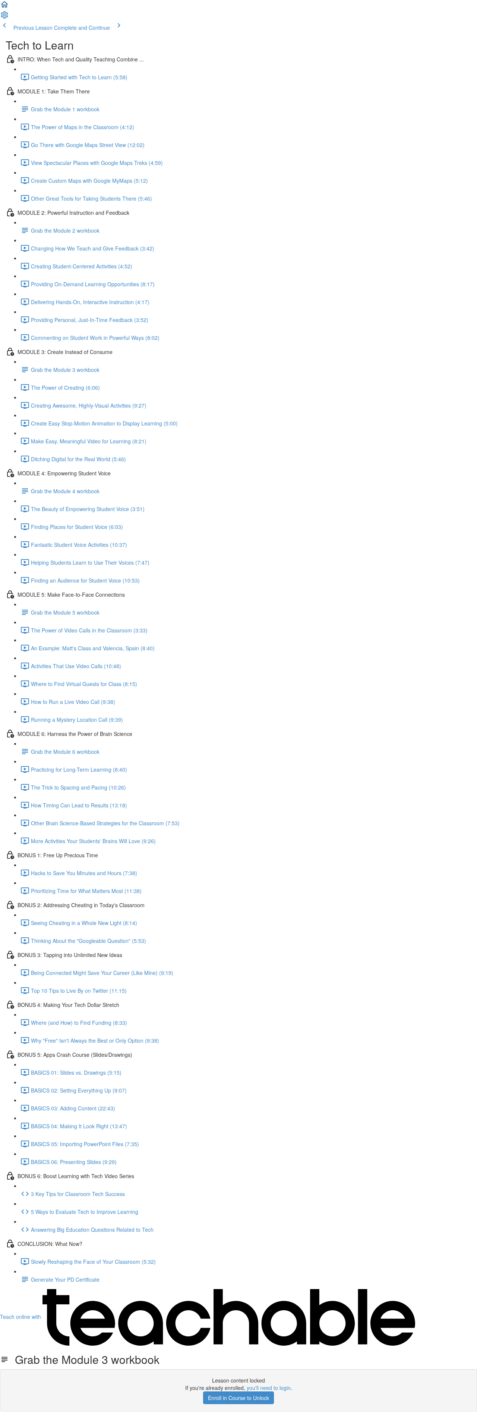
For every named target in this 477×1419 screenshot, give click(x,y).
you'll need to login (269, 1387)
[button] (4, 6)
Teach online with (21, 1316)
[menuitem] (4, 17)
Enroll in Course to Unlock (238, 1398)
